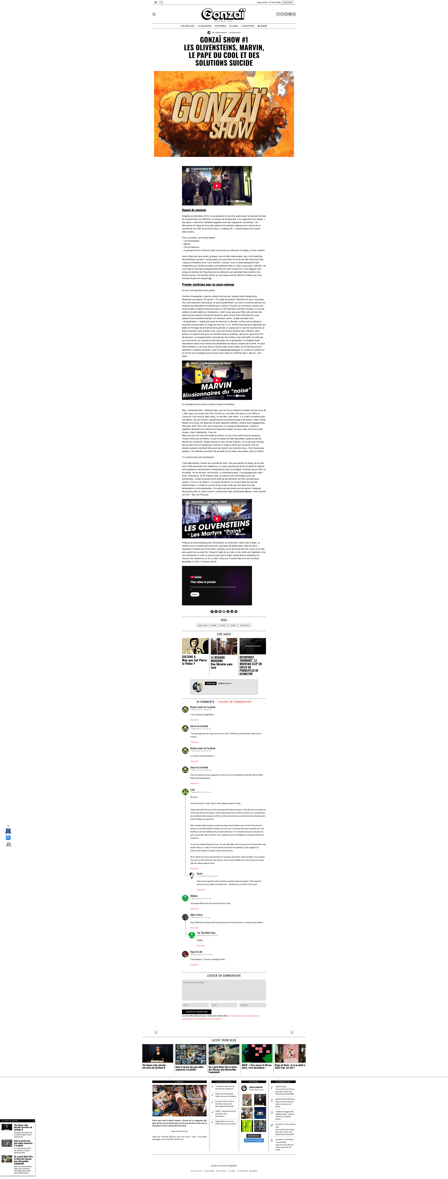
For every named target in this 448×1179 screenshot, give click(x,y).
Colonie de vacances (230, 350)
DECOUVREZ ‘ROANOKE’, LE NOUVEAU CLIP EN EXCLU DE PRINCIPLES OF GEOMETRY (251, 666)
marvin (214, 625)
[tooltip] (278, 14)
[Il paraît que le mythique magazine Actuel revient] (247, 1100)
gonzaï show (203, 625)
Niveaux (233, 625)
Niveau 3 (223, 625)
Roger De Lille (196, 951)
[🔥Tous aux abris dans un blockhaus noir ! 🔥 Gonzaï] (247, 1126)
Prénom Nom (221, 33)
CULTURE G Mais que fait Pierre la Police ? (194, 660)
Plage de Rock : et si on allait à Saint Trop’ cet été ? (290, 1066)
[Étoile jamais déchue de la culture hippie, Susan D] (260, 1100)
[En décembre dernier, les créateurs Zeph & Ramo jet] (260, 1126)
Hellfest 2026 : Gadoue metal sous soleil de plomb (284, 1116)
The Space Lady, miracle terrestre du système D (154, 1066)
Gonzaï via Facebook (199, 726)
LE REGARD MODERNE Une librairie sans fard (222, 662)
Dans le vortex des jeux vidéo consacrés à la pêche (189, 1068)
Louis (192, 789)
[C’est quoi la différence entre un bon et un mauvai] (260, 1113)
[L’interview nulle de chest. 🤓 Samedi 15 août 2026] (247, 1113)
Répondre (194, 720)
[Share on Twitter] (8, 839)
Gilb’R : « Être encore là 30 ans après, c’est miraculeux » (257, 1066)
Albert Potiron (196, 915)
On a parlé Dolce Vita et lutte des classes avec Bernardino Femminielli (223, 1069)
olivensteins (244, 625)
